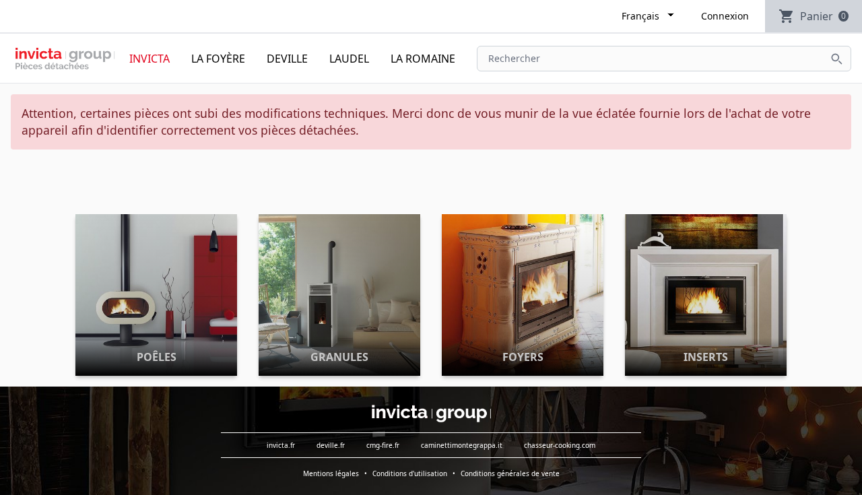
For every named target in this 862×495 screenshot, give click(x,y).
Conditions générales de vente (510, 473)
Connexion (725, 15)
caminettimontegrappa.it (461, 445)
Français (640, 15)
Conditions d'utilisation (409, 473)
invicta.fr (281, 445)
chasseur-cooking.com (559, 445)
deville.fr (331, 445)
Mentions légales (331, 473)
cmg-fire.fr (382, 445)
